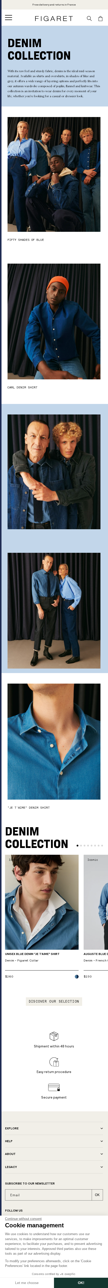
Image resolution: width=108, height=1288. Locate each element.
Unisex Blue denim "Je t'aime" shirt (32, 957)
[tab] (77, 845)
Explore (12, 1128)
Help (9, 1141)
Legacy (11, 1167)
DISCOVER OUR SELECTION (54, 1002)
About (10, 1154)
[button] (8, 17)
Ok (97, 1195)
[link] (54, 5)
